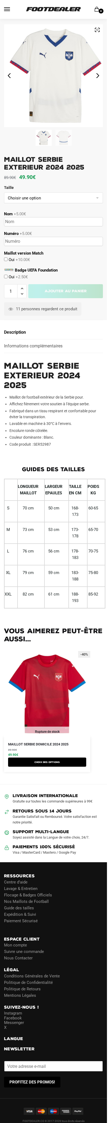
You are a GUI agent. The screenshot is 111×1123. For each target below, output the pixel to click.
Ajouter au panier (66, 291)
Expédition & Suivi (20, 914)
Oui (19, 259)
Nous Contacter (18, 958)
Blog (8, 927)
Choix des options (47, 762)
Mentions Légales (20, 995)
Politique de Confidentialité (28, 982)
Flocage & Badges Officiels (28, 894)
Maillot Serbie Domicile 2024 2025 (38, 744)
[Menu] (12, 9)
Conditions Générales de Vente (32, 975)
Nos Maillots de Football (26, 901)
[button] (22, 289)
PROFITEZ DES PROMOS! (32, 1082)
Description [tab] (15, 332)
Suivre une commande (24, 951)
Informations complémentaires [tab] (33, 345)
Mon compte (15, 945)
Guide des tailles (19, 907)
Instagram (13, 1013)
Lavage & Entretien (20, 888)
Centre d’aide (15, 881)
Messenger (14, 1022)
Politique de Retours (22, 988)
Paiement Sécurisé (21, 920)
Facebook (13, 1017)
